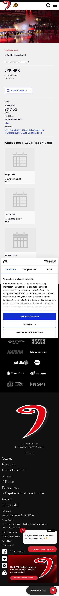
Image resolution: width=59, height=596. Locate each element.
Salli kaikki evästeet (29, 316)
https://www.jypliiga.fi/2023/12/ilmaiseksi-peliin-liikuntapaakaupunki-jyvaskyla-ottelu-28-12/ (25, 131)
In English (6, 511)
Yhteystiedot (10, 504)
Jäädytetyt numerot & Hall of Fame (18, 515)
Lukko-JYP (10, 214)
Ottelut (7, 458)
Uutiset (7, 499)
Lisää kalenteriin (19, 90)
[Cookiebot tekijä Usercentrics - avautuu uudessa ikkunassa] (44, 262)
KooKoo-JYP (11, 255)
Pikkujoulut (9, 464)
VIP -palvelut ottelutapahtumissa (23, 493)
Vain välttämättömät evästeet (29, 332)
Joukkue (7, 475)
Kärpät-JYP (10, 174)
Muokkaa (28, 324)
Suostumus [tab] (10, 269)
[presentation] (20, 159)
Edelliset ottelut (11, 50)
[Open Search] (48, 5)
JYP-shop (8, 481)
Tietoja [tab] (48, 269)
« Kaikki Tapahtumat (15, 55)
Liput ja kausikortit (14, 470)
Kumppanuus (10, 487)
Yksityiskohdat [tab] (29, 269)
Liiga (7, 123)
